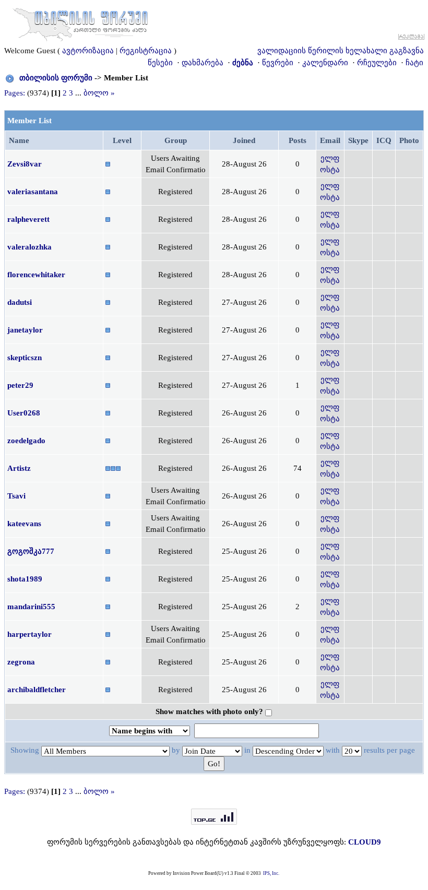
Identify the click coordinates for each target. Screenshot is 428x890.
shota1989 (24, 579)
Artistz (19, 468)
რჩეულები (377, 62)
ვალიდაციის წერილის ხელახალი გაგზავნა (340, 50)
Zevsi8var (24, 164)
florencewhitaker (36, 274)
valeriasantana (32, 191)
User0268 (23, 413)
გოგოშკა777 (30, 551)
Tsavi (16, 496)
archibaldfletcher (36, 689)
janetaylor (25, 330)
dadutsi (19, 302)
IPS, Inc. (271, 873)
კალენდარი (325, 62)
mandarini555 (31, 606)
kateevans (24, 523)
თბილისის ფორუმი (55, 78)
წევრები (277, 62)
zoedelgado (26, 440)
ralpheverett (28, 219)
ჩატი (414, 62)
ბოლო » (99, 93)
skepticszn (24, 357)
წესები (160, 62)
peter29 (20, 385)
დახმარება (202, 62)
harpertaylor (29, 634)
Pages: (14, 93)
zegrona (21, 662)
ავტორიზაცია (88, 50)
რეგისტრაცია (146, 50)
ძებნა (242, 62)
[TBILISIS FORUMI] (80, 22)
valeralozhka (29, 247)
